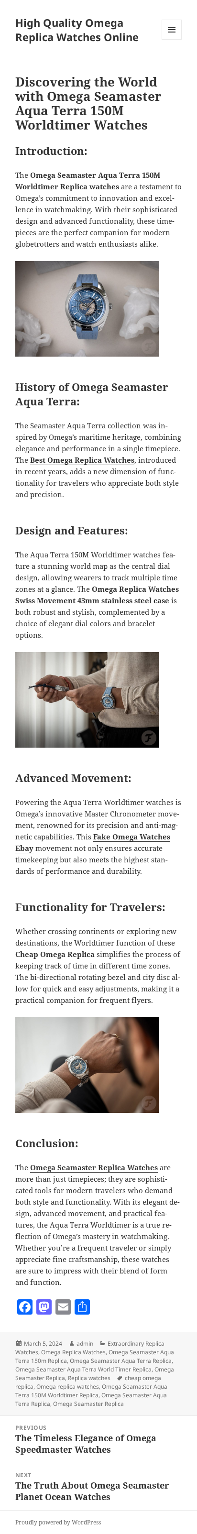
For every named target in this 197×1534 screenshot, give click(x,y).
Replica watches (89, 1378)
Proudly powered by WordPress (58, 1522)
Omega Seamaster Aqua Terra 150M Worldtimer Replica (91, 1390)
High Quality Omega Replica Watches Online (77, 29)
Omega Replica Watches (73, 1352)
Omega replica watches (67, 1386)
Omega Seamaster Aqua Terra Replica (121, 1361)
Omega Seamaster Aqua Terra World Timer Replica (83, 1369)
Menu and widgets (172, 39)
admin (85, 1343)
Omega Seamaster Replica (88, 1404)
